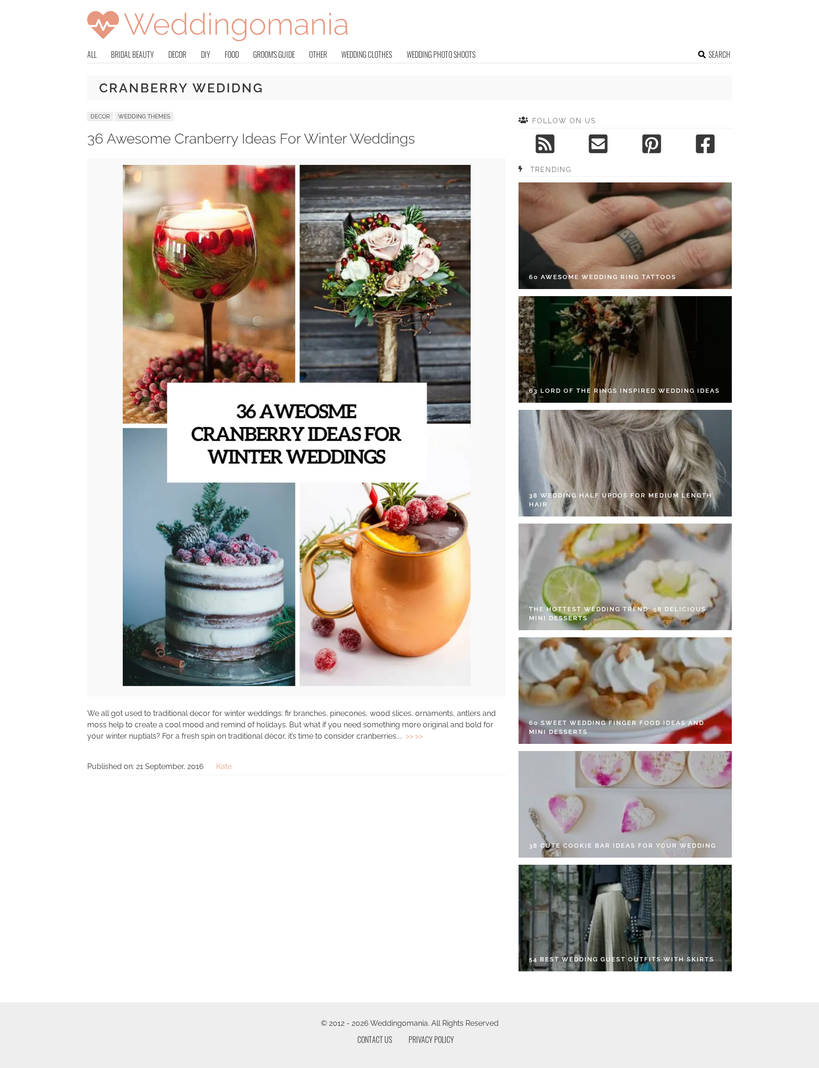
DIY (205, 54)
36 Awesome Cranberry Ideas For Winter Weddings (251, 138)
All (92, 54)
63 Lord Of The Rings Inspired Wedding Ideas (624, 390)
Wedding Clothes (366, 54)
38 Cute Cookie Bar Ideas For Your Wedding (622, 845)
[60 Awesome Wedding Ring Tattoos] (625, 235)
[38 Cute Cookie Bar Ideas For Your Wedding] (625, 804)
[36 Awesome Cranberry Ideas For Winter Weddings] (297, 683)
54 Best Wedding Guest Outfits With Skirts (621, 959)
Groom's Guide (274, 54)
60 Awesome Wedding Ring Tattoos (602, 277)
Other (318, 54)
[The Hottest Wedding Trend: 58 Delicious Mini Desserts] (625, 577)
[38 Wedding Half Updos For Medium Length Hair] (625, 463)
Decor (177, 54)
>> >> (414, 736)
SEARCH (719, 54)
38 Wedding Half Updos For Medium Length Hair (620, 500)
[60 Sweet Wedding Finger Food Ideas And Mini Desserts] (625, 690)
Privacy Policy (431, 1039)
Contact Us (374, 1039)
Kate (224, 766)
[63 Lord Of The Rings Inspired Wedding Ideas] (625, 349)
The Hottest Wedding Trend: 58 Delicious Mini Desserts (617, 614)
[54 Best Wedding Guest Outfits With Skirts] (625, 918)
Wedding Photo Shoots (441, 54)
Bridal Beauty (132, 54)
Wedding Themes (144, 116)
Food (232, 54)
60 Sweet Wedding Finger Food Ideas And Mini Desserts (616, 727)
